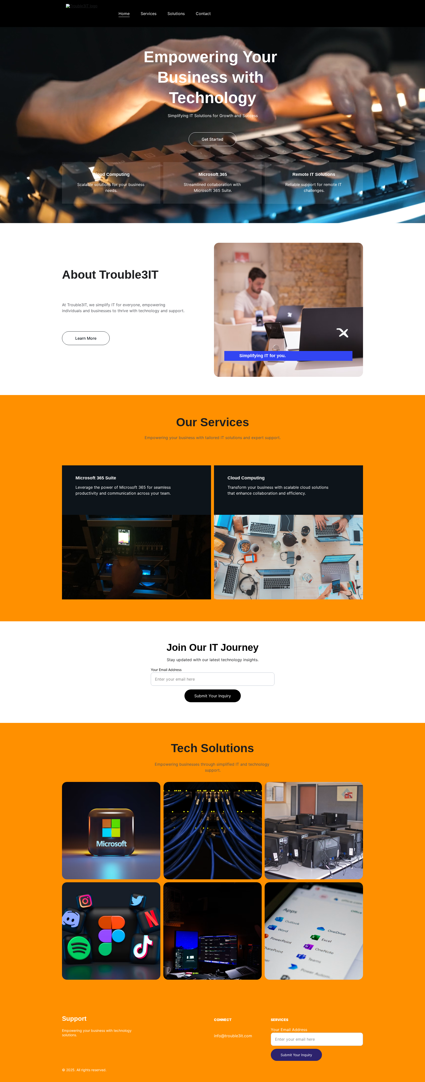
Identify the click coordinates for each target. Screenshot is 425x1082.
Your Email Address (166, 670)
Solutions (176, 13)
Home (124, 13)
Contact (203, 13)
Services (148, 13)
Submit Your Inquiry (212, 695)
